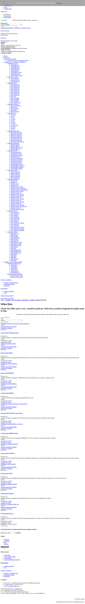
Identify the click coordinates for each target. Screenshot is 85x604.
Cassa (5, 7)
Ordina (2, 320)
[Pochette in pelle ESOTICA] (10, 504)
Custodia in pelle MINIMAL (7, 393)
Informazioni (4, 288)
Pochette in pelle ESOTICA (7, 513)
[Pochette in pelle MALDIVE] (9, 484)
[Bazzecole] (4, 23)
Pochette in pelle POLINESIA (7, 453)
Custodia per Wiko (34, 300)
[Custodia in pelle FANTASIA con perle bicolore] (14, 404)
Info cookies (59, 3)
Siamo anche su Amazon (7, 295)
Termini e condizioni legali (11, 282)
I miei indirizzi (8, 558)
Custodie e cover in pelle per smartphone (16, 300)
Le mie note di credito (9, 556)
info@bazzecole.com (13, 586)
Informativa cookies (9, 284)
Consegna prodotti (9, 291)
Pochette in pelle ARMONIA (7, 373)
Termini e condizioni (6, 280)
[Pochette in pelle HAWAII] (8, 343)
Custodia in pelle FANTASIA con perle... (10, 332)
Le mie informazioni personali (12, 559)
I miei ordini (7, 555)
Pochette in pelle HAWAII (7, 353)
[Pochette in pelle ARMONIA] (9, 363)
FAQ (5, 293)
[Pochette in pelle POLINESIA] (9, 444)
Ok (83, 3)
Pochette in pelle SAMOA (6, 473)
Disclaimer (7, 285)
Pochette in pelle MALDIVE (7, 493)
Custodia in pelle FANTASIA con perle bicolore (12, 413)
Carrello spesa (7, 8)
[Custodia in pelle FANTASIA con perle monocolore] (15, 323)
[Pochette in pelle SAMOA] (8, 464)
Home (2, 300)
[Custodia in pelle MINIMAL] (9, 384)
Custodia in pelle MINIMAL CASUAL (9, 433)
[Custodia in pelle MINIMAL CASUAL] (12, 424)
